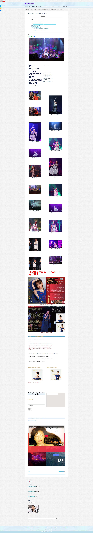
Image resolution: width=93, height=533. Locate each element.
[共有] (1, 10)
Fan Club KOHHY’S (40, 6)
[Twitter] (60, 460)
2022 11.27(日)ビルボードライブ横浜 (36, 27)
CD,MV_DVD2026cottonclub (32, 486)
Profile (59, 6)
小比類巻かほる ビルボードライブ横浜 (46, 273)
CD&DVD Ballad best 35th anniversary (35, 25)
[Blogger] (1, 9)
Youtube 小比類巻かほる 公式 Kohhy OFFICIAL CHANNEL (39, 30)
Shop (46, 6)
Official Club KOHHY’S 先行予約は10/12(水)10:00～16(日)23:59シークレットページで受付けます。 (44, 24)
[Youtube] (59, 460)
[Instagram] (59, 461)
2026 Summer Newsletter (31, 496)
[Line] (1, 7)
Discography (52, 6)
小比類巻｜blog (65, 6)
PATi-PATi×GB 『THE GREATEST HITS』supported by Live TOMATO (35, 75)
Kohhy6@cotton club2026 (31, 491)
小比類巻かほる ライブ (34, 6)
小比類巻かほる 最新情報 (28, 6)
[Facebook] (62, 460)
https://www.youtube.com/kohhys (32, 420)
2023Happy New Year (61, 471)
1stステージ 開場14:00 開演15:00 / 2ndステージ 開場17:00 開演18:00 (41, 28)
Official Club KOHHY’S (31, 353)
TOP (30, 9)
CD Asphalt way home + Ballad (34, 26)
